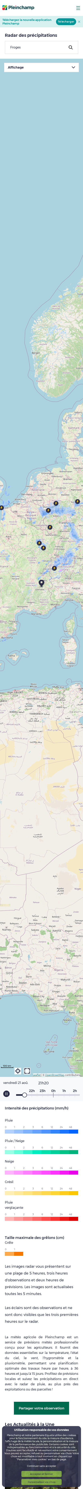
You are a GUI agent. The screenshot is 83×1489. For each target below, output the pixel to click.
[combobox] (41, 47)
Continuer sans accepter (41, 1465)
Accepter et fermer (41, 1474)
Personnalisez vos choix (41, 1482)
